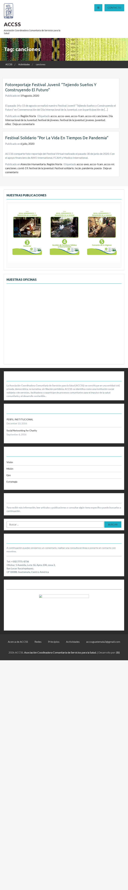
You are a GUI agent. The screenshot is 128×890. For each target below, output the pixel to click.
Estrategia (11, 481)
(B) (118, 652)
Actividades (73, 641)
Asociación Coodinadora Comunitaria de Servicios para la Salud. (60, 652)
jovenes (90, 119)
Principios (54, 641)
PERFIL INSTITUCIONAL (19, 419)
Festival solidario (64, 168)
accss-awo (64, 116)
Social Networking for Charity (21, 430)
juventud (100, 119)
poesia (98, 168)
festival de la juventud (72, 119)
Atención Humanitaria (33, 164)
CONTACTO (114, 7)
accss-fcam (77, 116)
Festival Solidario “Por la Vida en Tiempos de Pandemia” (56, 138)
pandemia (87, 168)
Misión (9, 468)
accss (53, 116)
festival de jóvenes (48, 119)
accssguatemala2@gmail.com (103, 641)
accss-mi (90, 116)
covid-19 (23, 168)
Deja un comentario (23, 123)
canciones (102, 116)
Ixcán (78, 168)
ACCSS (12, 24)
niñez (8, 123)
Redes (38, 641)
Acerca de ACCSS (18, 641)
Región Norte (28, 116)
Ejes (8, 475)
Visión (9, 462)
